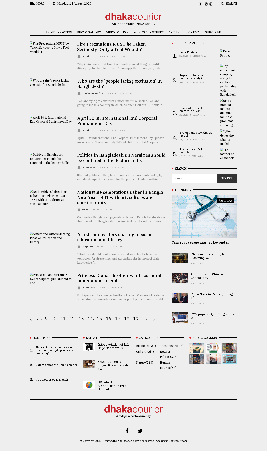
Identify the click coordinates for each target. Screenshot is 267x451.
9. (46, 318)
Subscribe (213, 32)
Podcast (140, 32)
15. (100, 318)
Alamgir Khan (87, 246)
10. (54, 318)
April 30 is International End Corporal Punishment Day (117, 120)
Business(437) (146, 346)
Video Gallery (117, 32)
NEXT (145, 319)
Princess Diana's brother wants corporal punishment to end (119, 278)
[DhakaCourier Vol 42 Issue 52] (229, 361)
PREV (38, 319)
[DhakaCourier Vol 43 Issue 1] (213, 361)
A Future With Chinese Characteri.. (207, 276)
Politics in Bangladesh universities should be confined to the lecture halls (121, 157)
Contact (193, 32)
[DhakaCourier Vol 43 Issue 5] (196, 350)
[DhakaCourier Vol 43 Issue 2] (196, 361)
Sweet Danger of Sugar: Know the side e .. (113, 365)
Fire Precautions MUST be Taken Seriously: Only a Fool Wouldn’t (111, 46)
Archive (175, 32)
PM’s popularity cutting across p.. (213, 315)
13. (82, 318)
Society (104, 56)
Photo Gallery (89, 32)
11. (63, 318)
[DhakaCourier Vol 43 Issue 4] (213, 350)
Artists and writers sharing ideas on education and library (115, 237)
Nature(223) (144, 362)
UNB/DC (85, 209)
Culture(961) (145, 351)
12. (73, 318)
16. (109, 318)
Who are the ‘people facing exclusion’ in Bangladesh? (119, 83)
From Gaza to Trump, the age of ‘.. (213, 296)
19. (136, 318)
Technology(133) (171, 346)
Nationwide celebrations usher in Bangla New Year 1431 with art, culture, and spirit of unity (120, 197)
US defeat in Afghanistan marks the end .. (112, 386)
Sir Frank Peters (88, 56)
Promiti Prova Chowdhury (92, 93)
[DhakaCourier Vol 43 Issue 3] (229, 350)
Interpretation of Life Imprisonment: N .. (114, 346)
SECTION (66, 32)
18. (127, 318)
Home (50, 32)
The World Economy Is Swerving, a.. (207, 256)
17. (118, 318)
